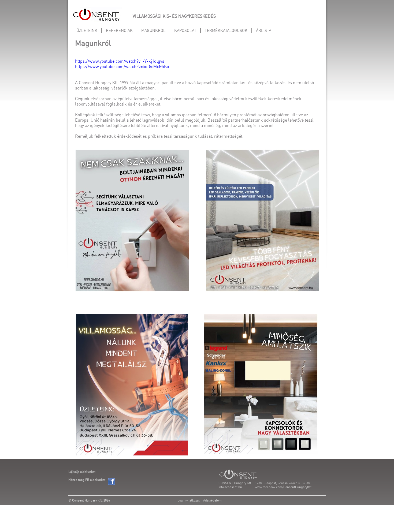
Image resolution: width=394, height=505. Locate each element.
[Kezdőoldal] (96, 15)
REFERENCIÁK (119, 30)
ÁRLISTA (263, 30)
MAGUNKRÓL (153, 30)
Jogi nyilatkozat (189, 500)
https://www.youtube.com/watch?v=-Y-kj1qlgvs (119, 61)
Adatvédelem (212, 500)
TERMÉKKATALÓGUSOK (226, 30)
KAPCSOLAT (185, 30)
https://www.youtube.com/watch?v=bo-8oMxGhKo (122, 66)
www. (259, 487)
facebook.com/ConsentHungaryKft (287, 487)
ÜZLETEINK (86, 30)
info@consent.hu (230, 487)
